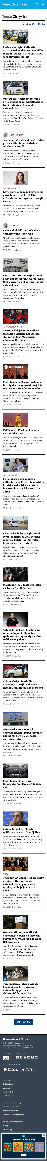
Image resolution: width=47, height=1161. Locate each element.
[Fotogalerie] (5, 978)
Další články (23, 1022)
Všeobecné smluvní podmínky (14, 1115)
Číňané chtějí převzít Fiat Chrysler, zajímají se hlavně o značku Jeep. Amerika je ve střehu (23, 684)
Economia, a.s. (19, 1043)
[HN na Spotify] (32, 1057)
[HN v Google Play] (11, 1069)
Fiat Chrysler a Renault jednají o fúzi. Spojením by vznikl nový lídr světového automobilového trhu (22, 385)
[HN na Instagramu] (25, 1057)
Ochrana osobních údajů (12, 1103)
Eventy (5, 1126)
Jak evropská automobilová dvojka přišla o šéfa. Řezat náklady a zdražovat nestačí (23, 143)
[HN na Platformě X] (17, 1057)
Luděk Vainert (16, 135)
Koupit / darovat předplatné (13, 1122)
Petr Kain (14, 225)
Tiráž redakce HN (9, 1084)
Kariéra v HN (8, 1092)
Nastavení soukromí (10, 1111)
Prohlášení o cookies (11, 1107)
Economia (7, 1088)
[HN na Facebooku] (21, 1057)
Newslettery (7, 1130)
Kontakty (6, 1080)
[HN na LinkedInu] (28, 1057)
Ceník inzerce (8, 1096)
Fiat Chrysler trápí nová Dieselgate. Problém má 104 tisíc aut (22, 784)
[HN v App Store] (28, 1069)
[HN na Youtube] (36, 1057)
